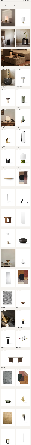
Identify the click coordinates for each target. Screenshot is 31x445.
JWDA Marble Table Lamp (4, 126)
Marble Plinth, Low (3, 66)
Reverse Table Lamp (3, 106)
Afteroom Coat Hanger (19, 347)
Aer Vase (17, 106)
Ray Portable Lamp (3, 347)
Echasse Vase (17, 126)
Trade (25, 0)
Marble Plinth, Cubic (3, 86)
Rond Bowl (17, 307)
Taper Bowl (2, 267)
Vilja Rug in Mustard (18, 287)
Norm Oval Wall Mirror (19, 146)
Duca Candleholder (3, 146)
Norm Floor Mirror (3, 287)
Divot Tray (2, 327)
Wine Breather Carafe (18, 267)
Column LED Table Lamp (19, 86)
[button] (23, 0)
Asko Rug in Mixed (3, 307)
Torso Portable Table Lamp (19, 327)
